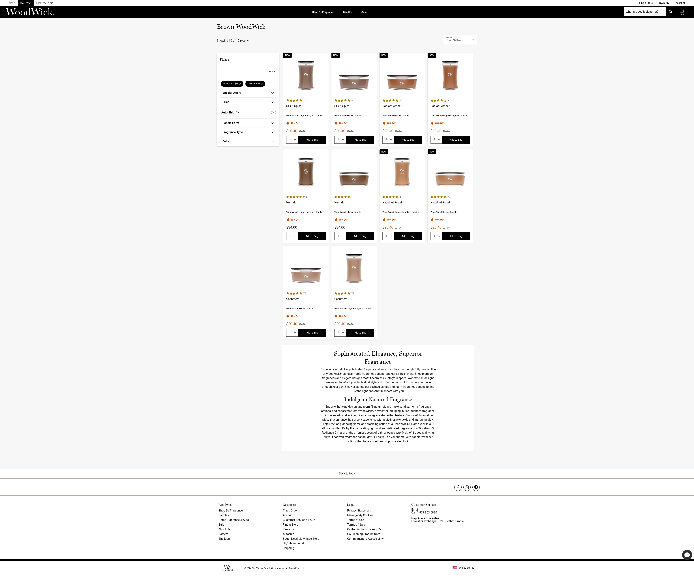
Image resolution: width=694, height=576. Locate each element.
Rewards (288, 529)
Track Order (290, 510)
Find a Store (290, 524)
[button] (680, 3)
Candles (347, 12)
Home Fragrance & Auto (234, 520)
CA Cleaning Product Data (363, 534)
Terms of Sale (356, 524)
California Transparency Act (365, 529)
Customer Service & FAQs (299, 520)
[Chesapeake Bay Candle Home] (45, 3)
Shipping (288, 548)
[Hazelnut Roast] (402, 196)
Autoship (288, 534)
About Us (224, 529)
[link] (646, 3)
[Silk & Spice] (306, 100)
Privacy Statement (358, 510)
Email (415, 509)
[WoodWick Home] (26, 3)
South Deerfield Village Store (301, 538)
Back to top (346, 473)
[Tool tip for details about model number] (237, 112)
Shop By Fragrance (323, 12)
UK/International (293, 543)
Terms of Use (355, 520)
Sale (364, 12)
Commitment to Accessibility (365, 538)
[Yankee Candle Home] (11, 3)
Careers (223, 534)
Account (288, 515)
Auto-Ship (227, 112)
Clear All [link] (271, 71)
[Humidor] (306, 196)
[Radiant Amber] (402, 100)
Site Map (224, 538)
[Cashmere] (306, 292)
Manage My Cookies (360, 515)
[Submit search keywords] (670, 11)
